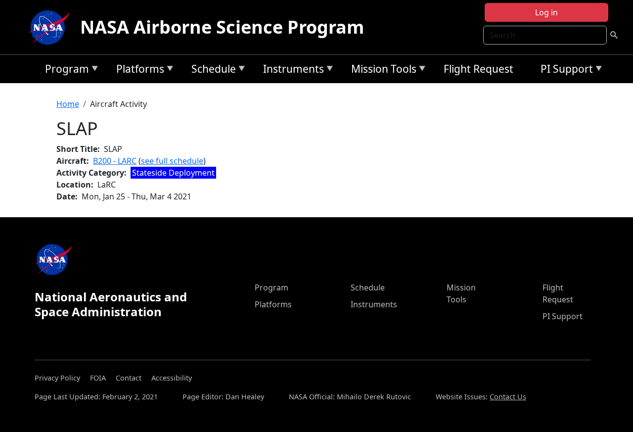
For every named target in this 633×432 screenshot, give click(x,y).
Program (64, 70)
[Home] (51, 27)
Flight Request (478, 69)
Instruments (291, 70)
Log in (546, 12)
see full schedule (172, 160)
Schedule (211, 70)
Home (67, 103)
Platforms (137, 70)
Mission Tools (381, 70)
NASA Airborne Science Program (222, 27)
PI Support (564, 70)
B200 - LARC (114, 160)
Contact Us (508, 396)
